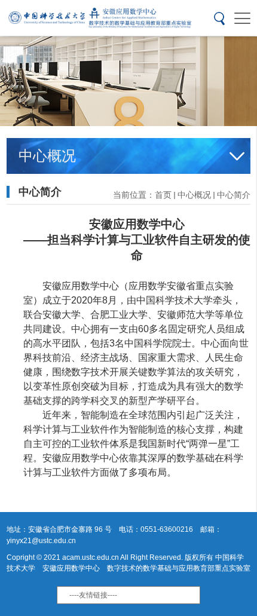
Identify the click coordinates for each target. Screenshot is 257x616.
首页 (163, 195)
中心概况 (194, 195)
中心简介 (233, 195)
